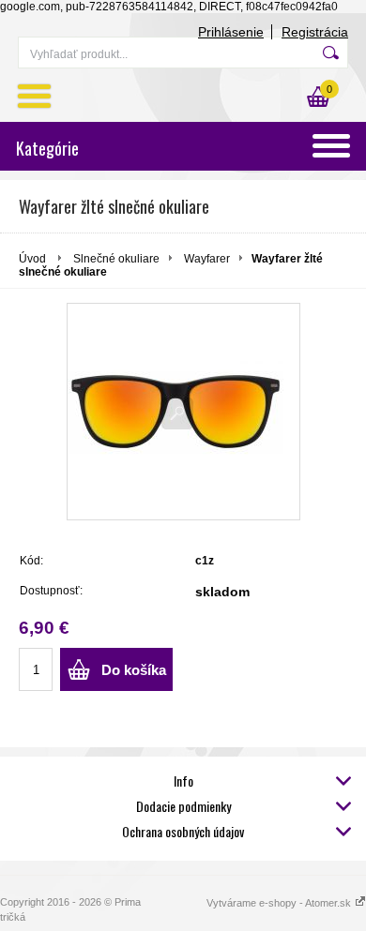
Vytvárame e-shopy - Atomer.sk (280, 902)
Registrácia (315, 31)
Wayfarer (207, 258)
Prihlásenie (231, 31)
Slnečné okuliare (116, 258)
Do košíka (133, 670)
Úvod (32, 258)
